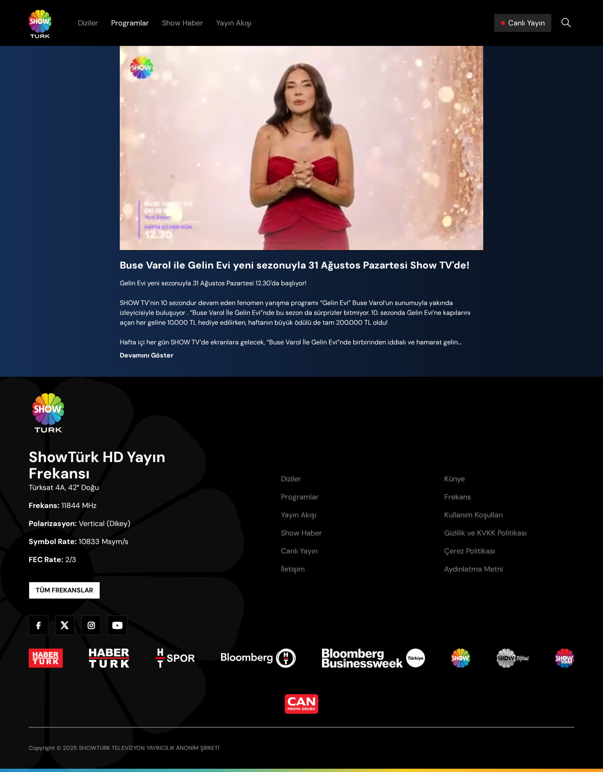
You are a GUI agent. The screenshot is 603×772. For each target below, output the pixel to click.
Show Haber (182, 23)
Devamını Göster (147, 355)
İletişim (293, 569)
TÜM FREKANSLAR (64, 590)
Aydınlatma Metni (473, 569)
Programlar (130, 23)
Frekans (457, 497)
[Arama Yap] (566, 23)
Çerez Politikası (469, 551)
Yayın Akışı (233, 23)
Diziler (88, 23)
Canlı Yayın (299, 551)
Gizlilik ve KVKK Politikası (485, 533)
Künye (454, 479)
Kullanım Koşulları (473, 515)
